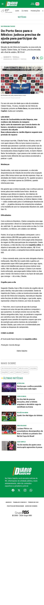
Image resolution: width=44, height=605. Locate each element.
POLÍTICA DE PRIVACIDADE (15, 506)
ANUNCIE (9, 502)
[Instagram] (25, 490)
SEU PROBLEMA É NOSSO (9, 368)
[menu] (2, 4)
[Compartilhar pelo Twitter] (37, 58)
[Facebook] (13, 490)
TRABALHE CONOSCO (20, 502)
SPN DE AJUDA (23, 368)
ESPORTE (18, 372)
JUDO (11, 372)
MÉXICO (26, 372)
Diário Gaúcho (22, 351)
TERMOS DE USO (33, 502)
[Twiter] (19, 490)
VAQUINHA (33, 368)
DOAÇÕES (5, 372)
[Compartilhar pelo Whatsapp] (41, 58)
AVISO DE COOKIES (31, 506)
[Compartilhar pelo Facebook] (33, 58)
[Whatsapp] (31, 490)
